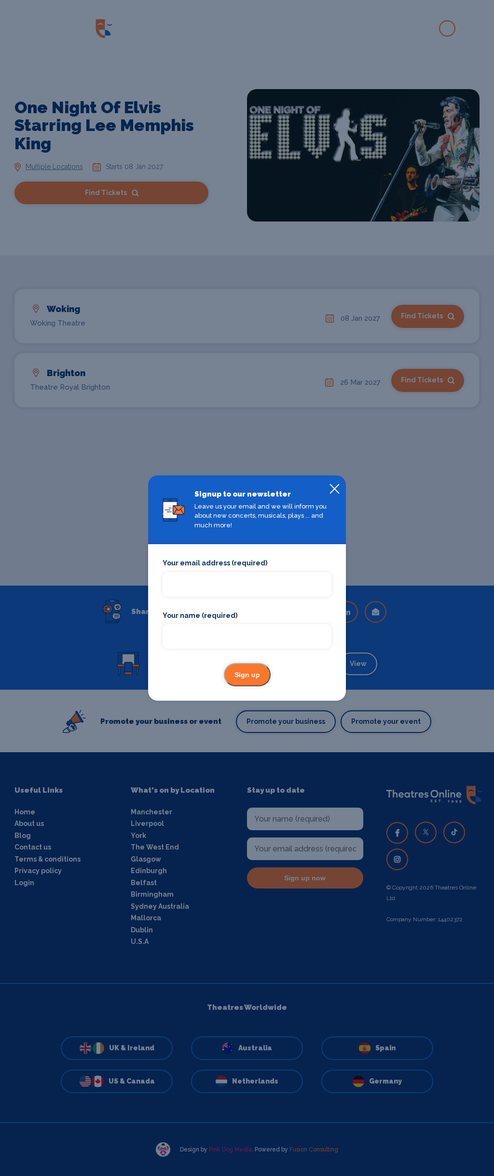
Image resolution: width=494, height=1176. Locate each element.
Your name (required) (200, 615)
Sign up (247, 675)
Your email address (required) (215, 563)
